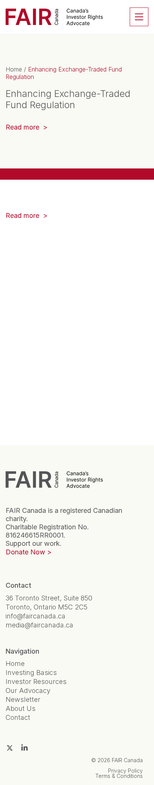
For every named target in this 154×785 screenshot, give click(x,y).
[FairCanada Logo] (54, 17)
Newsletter (23, 699)
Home (14, 69)
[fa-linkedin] (24, 747)
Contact (18, 717)
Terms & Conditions (119, 776)
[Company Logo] (54, 479)
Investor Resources (36, 681)
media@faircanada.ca (39, 625)
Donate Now (25, 552)
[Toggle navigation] (139, 16)
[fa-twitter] (10, 748)
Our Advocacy (28, 690)
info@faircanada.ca (35, 616)
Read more (23, 127)
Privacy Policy (125, 770)
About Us (21, 708)
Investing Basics (31, 672)
